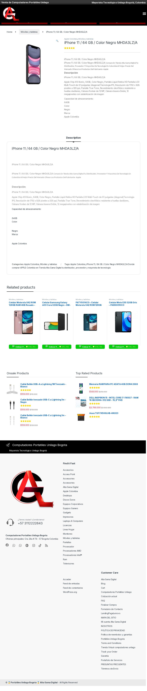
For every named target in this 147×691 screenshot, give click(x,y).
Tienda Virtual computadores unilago (118, 647)
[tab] (73, 139)
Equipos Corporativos (73, 504)
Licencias (67, 525)
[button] (144, 13)
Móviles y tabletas (29, 32)
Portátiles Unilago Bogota (113, 639)
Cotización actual (109, 596)
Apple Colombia (71, 39)
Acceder (67, 579)
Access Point (69, 474)
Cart (103, 588)
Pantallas (67, 542)
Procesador (68, 546)
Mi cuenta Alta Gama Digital (113, 622)
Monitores (67, 534)
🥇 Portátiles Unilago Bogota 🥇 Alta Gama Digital (33, 682)
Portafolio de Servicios (111, 660)
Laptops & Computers (73, 521)
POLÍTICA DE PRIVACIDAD (113, 630)
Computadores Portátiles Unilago (116, 592)
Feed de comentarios (73, 588)
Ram (65, 559)
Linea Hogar (68, 529)
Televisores (68, 563)
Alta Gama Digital (70, 487)
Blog (103, 583)
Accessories (68, 478)
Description (73, 137)
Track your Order (109, 651)
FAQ (103, 600)
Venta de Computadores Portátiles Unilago (25, 2)
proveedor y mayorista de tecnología (93, 267)
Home (9, 32)
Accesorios (68, 470)
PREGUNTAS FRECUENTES (113, 664)
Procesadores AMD (72, 551)
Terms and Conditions (111, 643)
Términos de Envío (109, 668)
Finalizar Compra (109, 605)
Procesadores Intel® (72, 555)
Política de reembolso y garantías (116, 634)
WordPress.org (70, 592)
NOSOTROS (106, 626)
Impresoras (68, 517)
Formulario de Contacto (112, 609)
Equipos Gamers (70, 508)
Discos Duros (69, 499)
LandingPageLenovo (110, 613)
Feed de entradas (71, 583)
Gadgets (67, 512)
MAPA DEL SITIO (108, 617)
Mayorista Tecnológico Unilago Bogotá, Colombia (119, 2)
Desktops (67, 495)
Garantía (105, 656)
